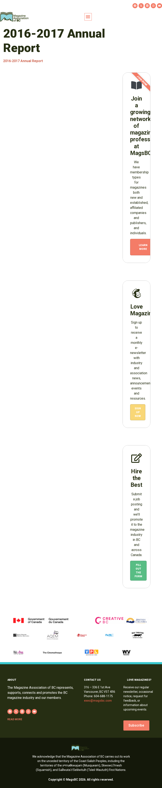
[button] (88, 16)
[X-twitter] (141, 5)
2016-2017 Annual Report (23, 61)
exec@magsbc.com (98, 700)
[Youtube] (159, 5)
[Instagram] (153, 5)
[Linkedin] (147, 5)
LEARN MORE (143, 247)
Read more (14, 719)
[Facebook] (135, 5)
